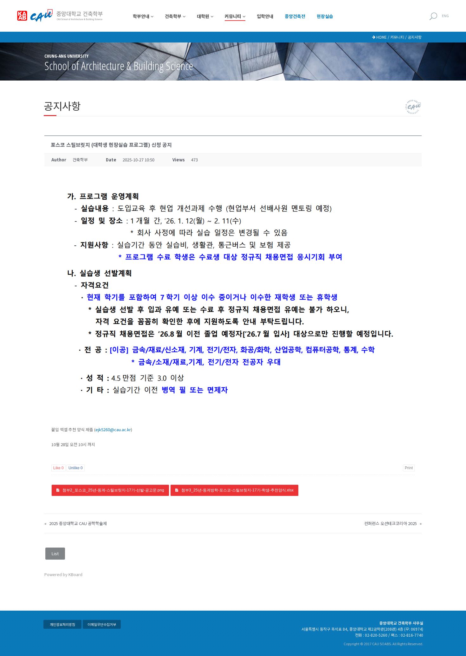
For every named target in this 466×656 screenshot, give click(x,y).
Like (58, 468)
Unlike (75, 468)
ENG (445, 15)
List (55, 553)
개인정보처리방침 (62, 624)
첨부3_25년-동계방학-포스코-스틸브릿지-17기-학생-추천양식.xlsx (237, 490)
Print (409, 468)
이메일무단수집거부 (101, 624)
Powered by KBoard (63, 574)
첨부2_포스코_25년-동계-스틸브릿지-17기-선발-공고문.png (113, 490)
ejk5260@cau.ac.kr (113, 429)
